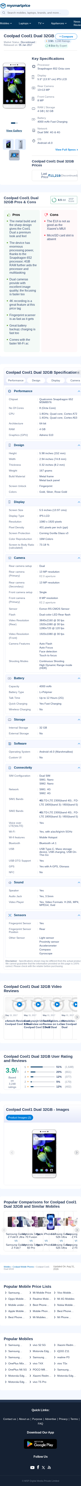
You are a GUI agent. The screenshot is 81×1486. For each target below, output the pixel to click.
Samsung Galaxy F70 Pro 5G (17, 1357)
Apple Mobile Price (16, 1311)
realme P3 (63, 1357)
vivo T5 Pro (39, 1381)
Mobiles (4, 23)
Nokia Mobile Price (65, 1304)
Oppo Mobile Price (16, 1298)
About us (24, 1418)
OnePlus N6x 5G (16, 1363)
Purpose (37, 1418)
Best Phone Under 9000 (64, 1311)
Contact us (9, 1418)
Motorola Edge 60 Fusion (17, 1381)
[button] (3, 12)
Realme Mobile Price (42, 1298)
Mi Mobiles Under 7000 (40, 1317)
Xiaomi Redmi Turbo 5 (41, 1375)
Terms (74, 1418)
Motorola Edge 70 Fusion (41, 1351)
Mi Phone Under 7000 (64, 1317)
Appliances (57, 23)
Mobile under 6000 (16, 1304)
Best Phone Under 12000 (40, 1304)
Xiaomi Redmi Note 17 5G (65, 1344)
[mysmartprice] (15, 6)
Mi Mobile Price (42, 1292)
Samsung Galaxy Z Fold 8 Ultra (17, 1351)
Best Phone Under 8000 (15, 1317)
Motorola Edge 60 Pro (66, 1375)
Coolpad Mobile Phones (23, 1267)
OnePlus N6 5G (17, 1369)
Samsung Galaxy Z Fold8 (17, 1344)
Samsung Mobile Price (15, 1292)
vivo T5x (62, 1363)
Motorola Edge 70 (17, 1375)
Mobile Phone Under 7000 (41, 1311)
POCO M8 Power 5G (39, 1369)
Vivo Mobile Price (64, 1292)
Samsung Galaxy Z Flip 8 (42, 1357)
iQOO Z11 (63, 1351)
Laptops (23, 23)
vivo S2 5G (39, 1344)
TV (39, 23)
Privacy (63, 1418)
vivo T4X (38, 1363)
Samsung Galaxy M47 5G (66, 1369)
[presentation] (4, 1017)
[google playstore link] (40, 1447)
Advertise (50, 1418)
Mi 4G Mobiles (65, 1298)
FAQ (40, 1423)
